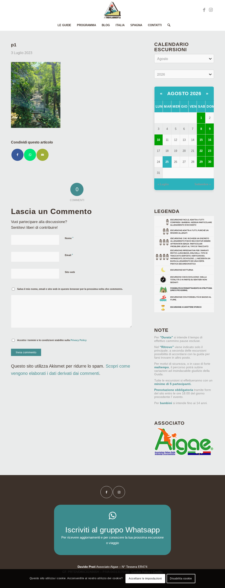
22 (201, 150)
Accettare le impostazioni (145, 578)
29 (201, 161)
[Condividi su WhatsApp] (30, 155)
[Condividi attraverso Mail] (42, 155)
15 (201, 140)
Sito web (70, 272)
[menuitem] (64, 25)
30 (209, 161)
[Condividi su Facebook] (17, 155)
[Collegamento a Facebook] (204, 10)
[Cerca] (167, 25)
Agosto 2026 (184, 93)
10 (158, 140)
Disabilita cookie (181, 578)
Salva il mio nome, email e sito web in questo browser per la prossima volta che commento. (70, 289)
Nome (69, 238)
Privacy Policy (79, 340)
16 (209, 140)
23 (209, 150)
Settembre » (202, 184)
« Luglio (163, 184)
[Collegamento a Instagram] (210, 10)
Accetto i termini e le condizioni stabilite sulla (52, 340)
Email (69, 255)
